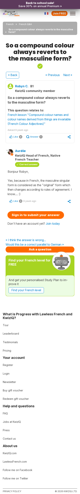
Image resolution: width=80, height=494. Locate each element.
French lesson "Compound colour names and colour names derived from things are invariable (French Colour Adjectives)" (39, 119)
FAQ (5, 413)
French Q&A (25, 24)
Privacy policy (12, 491)
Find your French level (26, 290)
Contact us (9, 438)
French (10, 24)
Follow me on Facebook (17, 470)
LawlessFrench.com (15, 461)
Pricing (7, 350)
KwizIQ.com (10, 453)
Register (8, 365)
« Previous (52, 75)
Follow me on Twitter (15, 478)
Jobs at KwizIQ (12, 421)
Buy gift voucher (13, 390)
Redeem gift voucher (16, 398)
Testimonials (10, 342)
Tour (6, 325)
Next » (67, 75)
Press (6, 430)
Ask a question (40, 249)
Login (6, 373)
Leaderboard (11, 333)
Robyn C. (21, 86)
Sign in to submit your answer (36, 215)
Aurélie (20, 151)
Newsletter (9, 382)
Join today (53, 223)
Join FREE (59, 13)
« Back (12, 75)
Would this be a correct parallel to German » (35, 244)
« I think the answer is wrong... (26, 240)
